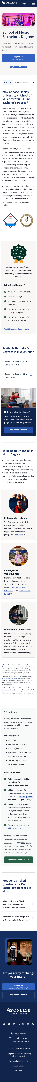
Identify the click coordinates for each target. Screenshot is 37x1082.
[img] (10, 220)
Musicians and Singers (8, 690)
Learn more (18, 534)
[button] (18, 58)
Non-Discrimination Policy (18, 1061)
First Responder (26, 796)
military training (14, 828)
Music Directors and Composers (10, 678)
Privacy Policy (18, 1066)
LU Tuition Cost (16, 852)
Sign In (24, 4)
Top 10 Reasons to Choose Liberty (16, 329)
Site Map (18, 1071)
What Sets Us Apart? (22, 82)
